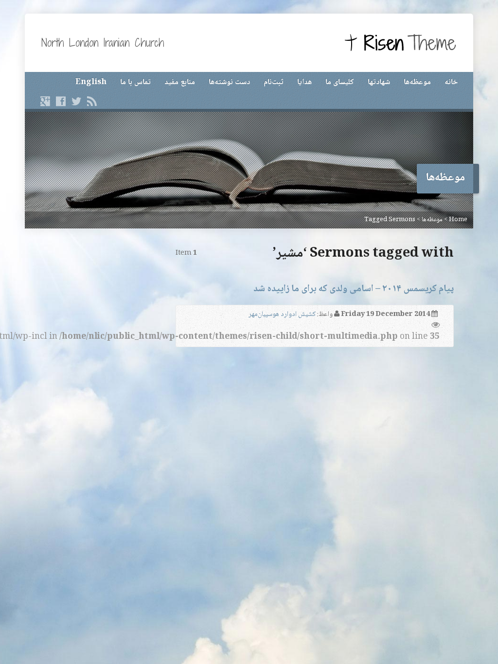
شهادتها (379, 82)
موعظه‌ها (417, 82)
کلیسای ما (339, 82)
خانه (451, 82)
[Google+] (45, 101)
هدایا (304, 82)
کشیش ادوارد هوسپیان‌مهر (282, 314)
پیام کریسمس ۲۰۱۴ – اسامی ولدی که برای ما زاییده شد (353, 288)
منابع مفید (179, 82)
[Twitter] (76, 101)
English (91, 82)
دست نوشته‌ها (229, 82)
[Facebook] (61, 101)
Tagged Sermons (389, 219)
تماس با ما (135, 82)
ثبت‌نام (274, 82)
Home (458, 219)
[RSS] (92, 101)
